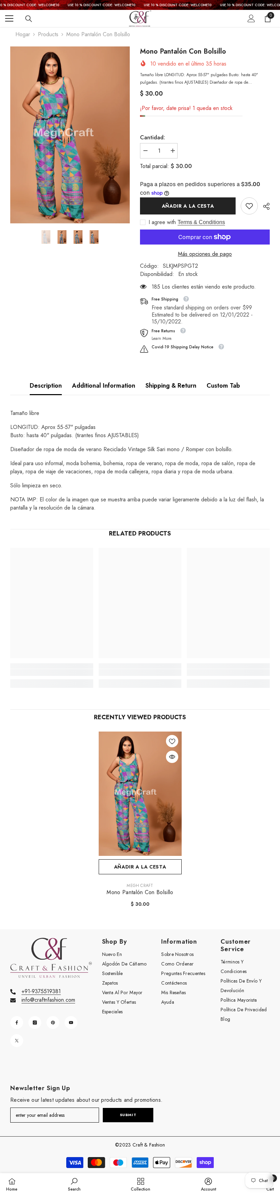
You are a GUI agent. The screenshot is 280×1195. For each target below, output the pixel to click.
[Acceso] (251, 18)
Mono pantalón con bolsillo (140, 892)
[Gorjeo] (16, 1040)
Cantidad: (152, 137)
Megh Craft (140, 886)
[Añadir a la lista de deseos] (172, 741)
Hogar (22, 34)
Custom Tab (223, 385)
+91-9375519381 (41, 991)
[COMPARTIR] (264, 206)
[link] (249, 205)
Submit (128, 1114)
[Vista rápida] (172, 757)
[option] (70, 134)
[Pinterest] (52, 1022)
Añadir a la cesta (188, 206)
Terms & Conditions (201, 222)
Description (46, 385)
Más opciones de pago (205, 254)
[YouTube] (71, 1022)
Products (48, 34)
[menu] (9, 18)
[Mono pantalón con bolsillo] (140, 794)
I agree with (162, 222)
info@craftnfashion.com (48, 1000)
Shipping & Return (170, 385)
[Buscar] (29, 19)
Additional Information (103, 385)
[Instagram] (34, 1022)
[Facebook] (16, 1022)
